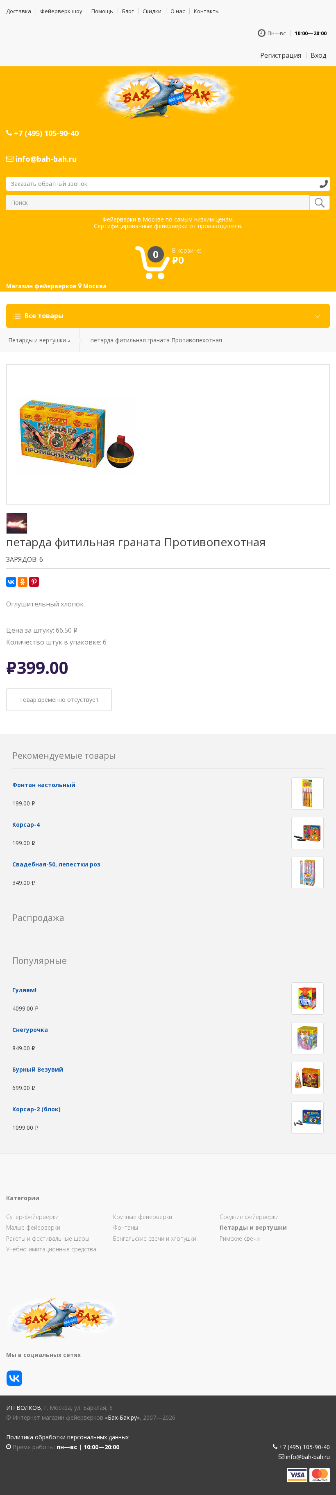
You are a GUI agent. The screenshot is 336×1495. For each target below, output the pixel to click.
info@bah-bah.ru (45, 159)
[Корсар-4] (307, 832)
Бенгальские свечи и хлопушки (154, 1238)
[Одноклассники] (22, 582)
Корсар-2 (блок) (36, 1109)
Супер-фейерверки (32, 1217)
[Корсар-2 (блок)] (307, 1117)
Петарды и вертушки (37, 340)
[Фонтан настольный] (307, 792)
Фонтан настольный (43, 785)
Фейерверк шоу (61, 11)
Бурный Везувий (37, 1069)
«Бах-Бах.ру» (122, 1417)
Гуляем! (24, 990)
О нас (177, 11)
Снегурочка (30, 1030)
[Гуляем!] (307, 998)
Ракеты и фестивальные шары (47, 1238)
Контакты (207, 11)
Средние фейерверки (249, 1217)
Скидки (152, 11)
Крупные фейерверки (142, 1217)
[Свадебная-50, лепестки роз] (307, 872)
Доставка (18, 11)
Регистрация (280, 55)
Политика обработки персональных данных (67, 1437)
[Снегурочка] (307, 1038)
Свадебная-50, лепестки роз (56, 864)
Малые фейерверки (33, 1227)
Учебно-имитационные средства (51, 1249)
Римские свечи (240, 1238)
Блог (128, 11)
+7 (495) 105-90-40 (45, 133)
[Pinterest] (34, 582)
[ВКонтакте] (11, 582)
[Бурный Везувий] (307, 1077)
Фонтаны (125, 1227)
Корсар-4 (26, 824)
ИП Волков (23, 1407)
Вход (319, 55)
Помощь (102, 11)
